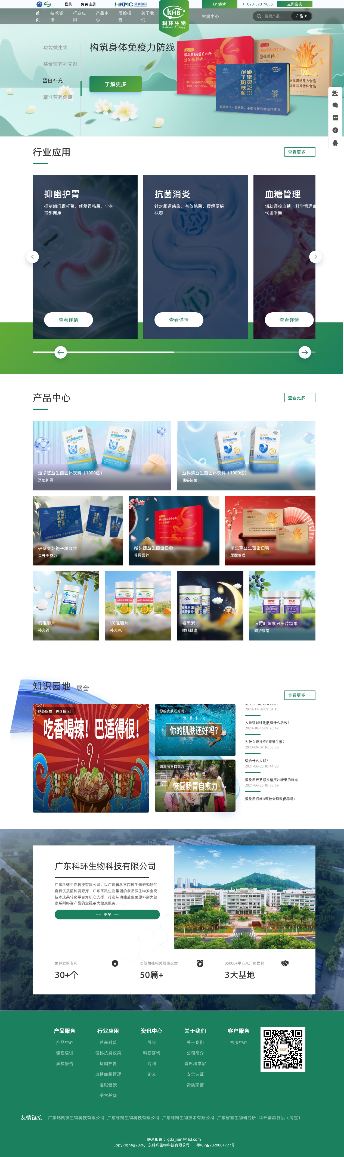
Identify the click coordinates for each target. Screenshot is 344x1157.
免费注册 (88, 4)
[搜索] (259, 16)
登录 (68, 4)
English (220, 4)
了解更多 (115, 84)
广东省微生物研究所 (236, 1118)
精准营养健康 (58, 97)
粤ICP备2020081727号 (215, 1145)
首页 (38, 16)
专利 (151, 1063)
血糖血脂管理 (108, 1074)
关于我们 (147, 16)
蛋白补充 (52, 80)
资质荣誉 (195, 1085)
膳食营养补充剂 (60, 64)
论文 (151, 1074)
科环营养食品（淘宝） (280, 1118)
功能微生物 (55, 47)
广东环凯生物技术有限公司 (188, 1118)
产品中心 (102, 16)
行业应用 (79, 16)
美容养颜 (108, 1095)
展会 (151, 1042)
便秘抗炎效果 (108, 1053)
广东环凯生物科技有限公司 (133, 1118)
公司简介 (195, 1053)
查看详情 (68, 319)
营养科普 (108, 1042)
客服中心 (210, 16)
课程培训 (64, 1053)
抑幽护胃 (108, 1063)
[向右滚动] (315, 257)
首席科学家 (195, 1063)
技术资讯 (56, 16)
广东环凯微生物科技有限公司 (76, 1118)
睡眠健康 (108, 1085)
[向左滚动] (32, 257)
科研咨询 (151, 1053)
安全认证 (195, 1074)
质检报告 (124, 16)
